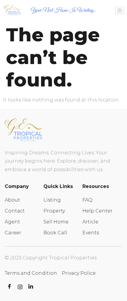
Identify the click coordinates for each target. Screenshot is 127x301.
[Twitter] (20, 287)
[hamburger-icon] (119, 10)
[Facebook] (9, 287)
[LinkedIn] (31, 287)
